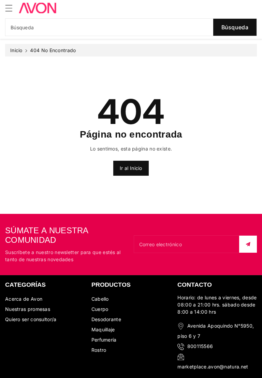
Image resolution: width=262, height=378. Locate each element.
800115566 (200, 346)
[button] (12, 8)
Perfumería (104, 340)
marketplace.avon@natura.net (212, 366)
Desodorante (106, 319)
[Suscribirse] (248, 244)
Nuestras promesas (27, 309)
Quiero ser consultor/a (31, 319)
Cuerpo (99, 309)
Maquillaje (103, 329)
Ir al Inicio (131, 168)
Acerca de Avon (23, 299)
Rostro (98, 350)
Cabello (100, 299)
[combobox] (131, 27)
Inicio (16, 50)
